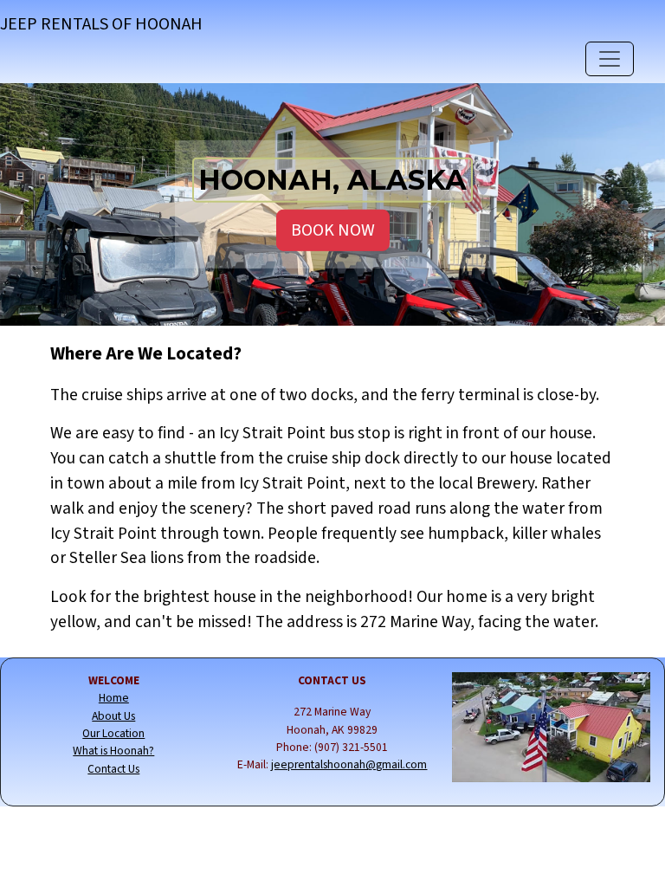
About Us (113, 716)
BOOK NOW (333, 230)
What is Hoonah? (113, 750)
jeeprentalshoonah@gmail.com (349, 764)
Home (114, 698)
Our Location (113, 733)
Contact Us (113, 769)
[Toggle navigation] (609, 59)
